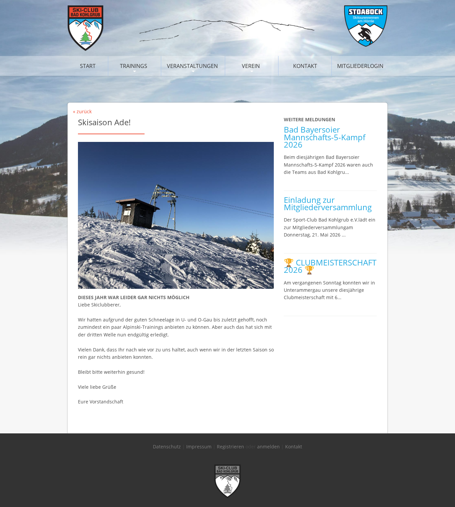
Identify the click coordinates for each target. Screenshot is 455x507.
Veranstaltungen (192, 66)
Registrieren (230, 446)
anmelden (268, 446)
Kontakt (305, 66)
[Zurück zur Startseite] (227, 49)
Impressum (199, 446)
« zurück (82, 111)
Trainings (133, 66)
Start (88, 66)
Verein (251, 66)
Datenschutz (167, 446)
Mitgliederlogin (360, 66)
